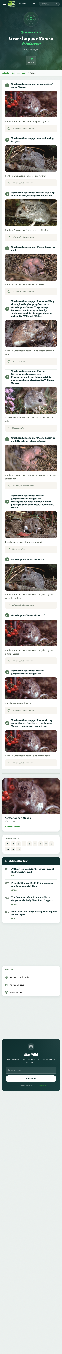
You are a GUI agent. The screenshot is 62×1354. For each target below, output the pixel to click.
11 (13, 849)
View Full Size (33, 112)
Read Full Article (12, 826)
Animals (22, 3)
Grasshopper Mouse (19, 73)
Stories (33, 3)
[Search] (57, 3)
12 (19, 849)
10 (8, 849)
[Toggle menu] (4, 4)
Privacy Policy (41, 1085)
